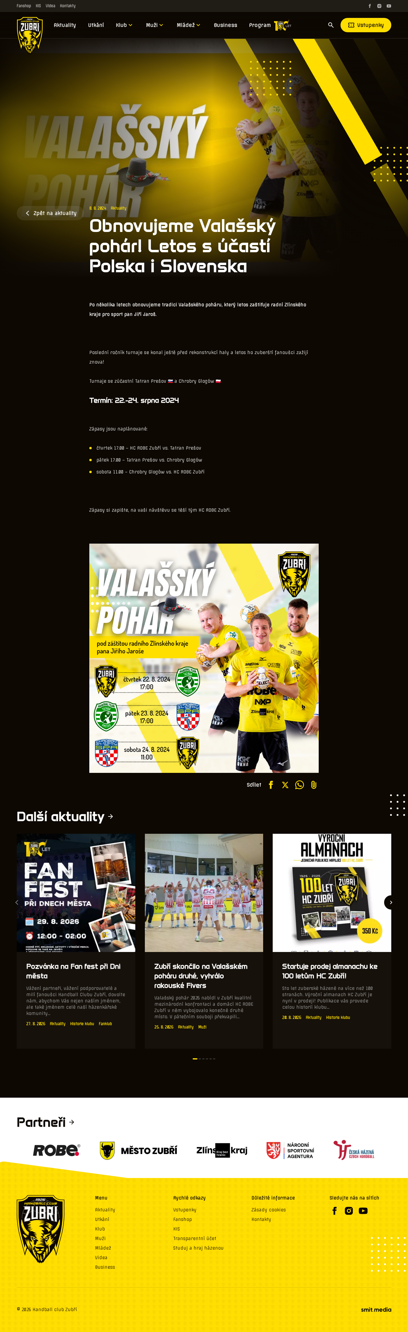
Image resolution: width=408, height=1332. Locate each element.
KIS (38, 6)
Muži (152, 25)
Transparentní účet (194, 1238)
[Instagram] (379, 6)
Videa (50, 6)
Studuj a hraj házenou (198, 1248)
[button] (195, 1058)
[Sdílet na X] (285, 785)
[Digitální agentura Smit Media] (376, 1309)
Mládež (186, 25)
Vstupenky (370, 25)
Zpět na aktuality (55, 213)
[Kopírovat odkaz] (314, 785)
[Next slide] (391, 902)
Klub (121, 25)
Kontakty (68, 6)
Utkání (96, 25)
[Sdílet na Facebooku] (271, 785)
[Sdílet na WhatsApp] (299, 785)
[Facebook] (369, 6)
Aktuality (65, 25)
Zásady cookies (268, 1210)
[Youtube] (388, 6)
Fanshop (24, 6)
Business (225, 25)
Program (260, 25)
